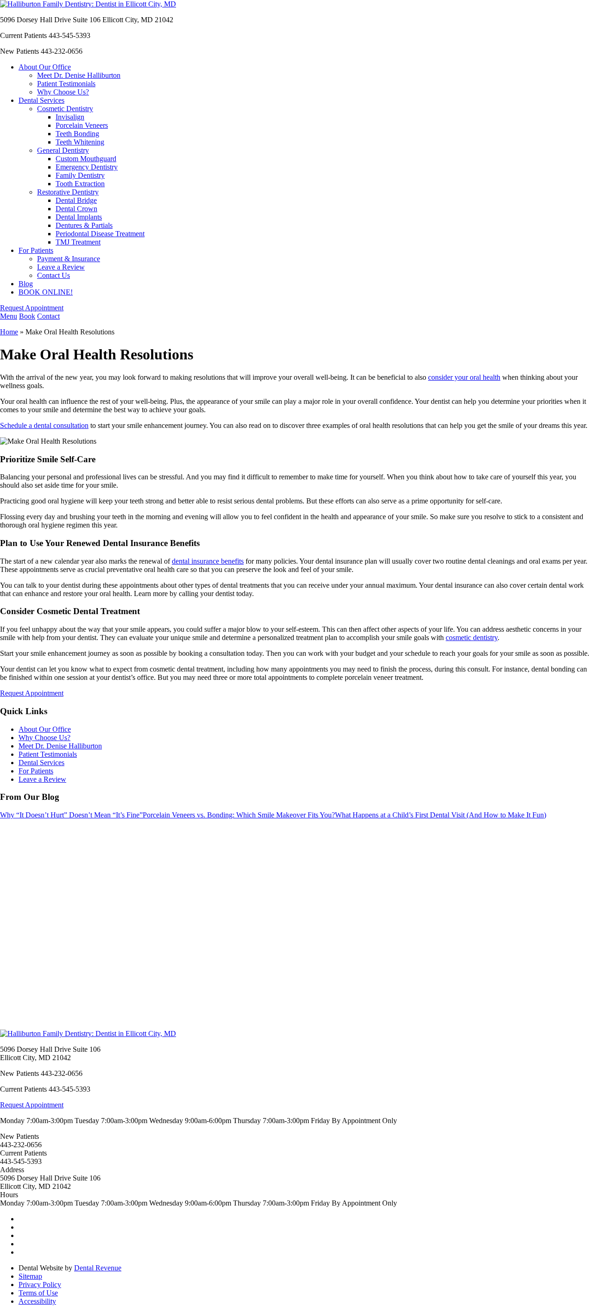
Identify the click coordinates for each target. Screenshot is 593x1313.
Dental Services (41, 100)
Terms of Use (38, 1293)
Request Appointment (31, 308)
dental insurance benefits (208, 561)
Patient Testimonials (66, 84)
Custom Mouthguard (86, 159)
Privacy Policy (40, 1284)
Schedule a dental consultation (44, 425)
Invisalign (70, 117)
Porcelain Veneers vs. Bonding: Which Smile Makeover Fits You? (239, 815)
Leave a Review (61, 267)
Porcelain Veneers (82, 125)
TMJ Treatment (78, 242)
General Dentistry (63, 150)
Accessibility (37, 1301)
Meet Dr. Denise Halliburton (78, 75)
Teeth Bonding (77, 134)
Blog (26, 284)
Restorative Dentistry (68, 192)
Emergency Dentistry (87, 167)
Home (9, 332)
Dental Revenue (97, 1268)
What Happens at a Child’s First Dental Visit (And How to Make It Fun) (440, 815)
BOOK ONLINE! (46, 292)
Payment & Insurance (68, 259)
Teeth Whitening (80, 142)
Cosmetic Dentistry (65, 109)
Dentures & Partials (84, 225)
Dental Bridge (76, 200)
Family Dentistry (80, 175)
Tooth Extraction (80, 184)
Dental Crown (76, 209)
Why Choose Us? (63, 92)
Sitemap (30, 1276)
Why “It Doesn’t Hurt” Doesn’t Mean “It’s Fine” (71, 815)
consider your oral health (464, 377)
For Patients (36, 250)
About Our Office (45, 67)
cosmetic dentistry (472, 637)
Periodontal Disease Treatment (100, 234)
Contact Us (53, 275)
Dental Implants (79, 217)
